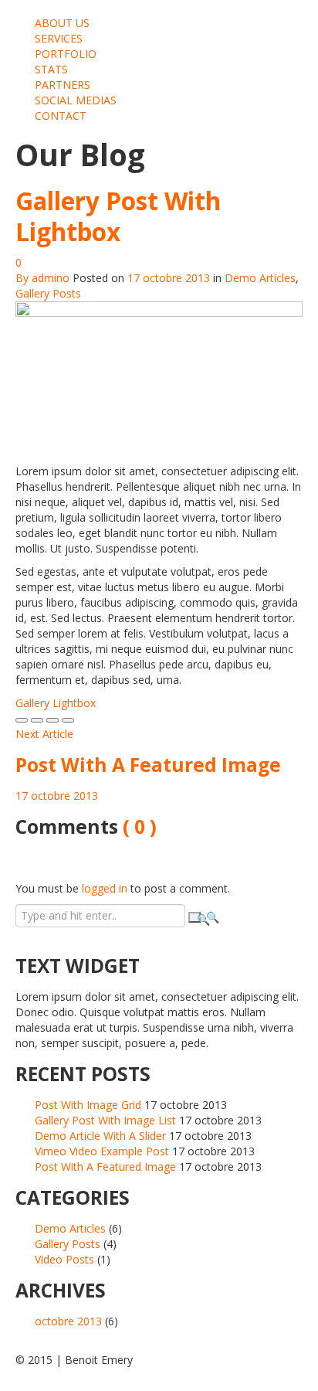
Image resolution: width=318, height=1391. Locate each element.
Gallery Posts (48, 293)
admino (50, 277)
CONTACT (60, 115)
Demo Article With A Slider (100, 1135)
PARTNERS (62, 84)
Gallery (32, 703)
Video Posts (64, 1259)
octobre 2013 (68, 1321)
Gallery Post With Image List (105, 1120)
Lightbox (74, 703)
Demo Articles (260, 277)
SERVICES (59, 38)
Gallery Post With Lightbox (118, 216)
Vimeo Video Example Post (102, 1151)
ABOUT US (62, 22)
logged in (104, 888)
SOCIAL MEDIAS (76, 100)
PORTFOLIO (65, 53)
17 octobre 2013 (168, 277)
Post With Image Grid (88, 1104)
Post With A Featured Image (105, 1166)
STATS (51, 69)
